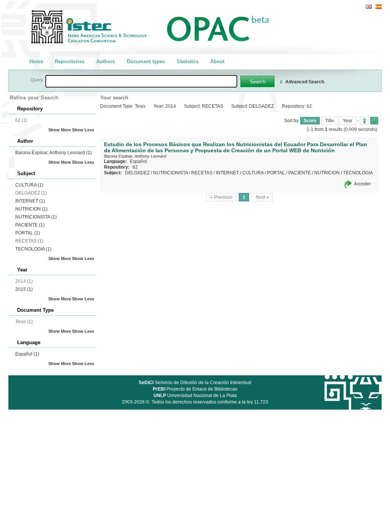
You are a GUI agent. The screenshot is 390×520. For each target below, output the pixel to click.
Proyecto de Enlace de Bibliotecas (195, 389)
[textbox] (141, 81)
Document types (146, 61)
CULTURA (29, 185)
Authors (105, 61)
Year (347, 120)
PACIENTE (30, 225)
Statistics (187, 61)
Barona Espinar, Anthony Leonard (53, 152)
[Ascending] (364, 120)
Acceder (362, 184)
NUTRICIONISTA (36, 217)
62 (135, 167)
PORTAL (27, 233)
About (217, 61)
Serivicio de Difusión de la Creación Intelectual (195, 382)
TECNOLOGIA (33, 249)
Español (27, 354)
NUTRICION (31, 209)
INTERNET (30, 201)
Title (329, 120)
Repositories (70, 61)
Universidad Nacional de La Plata (195, 395)
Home (36, 61)
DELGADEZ (137, 172)
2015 (24, 289)
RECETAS (202, 172)
